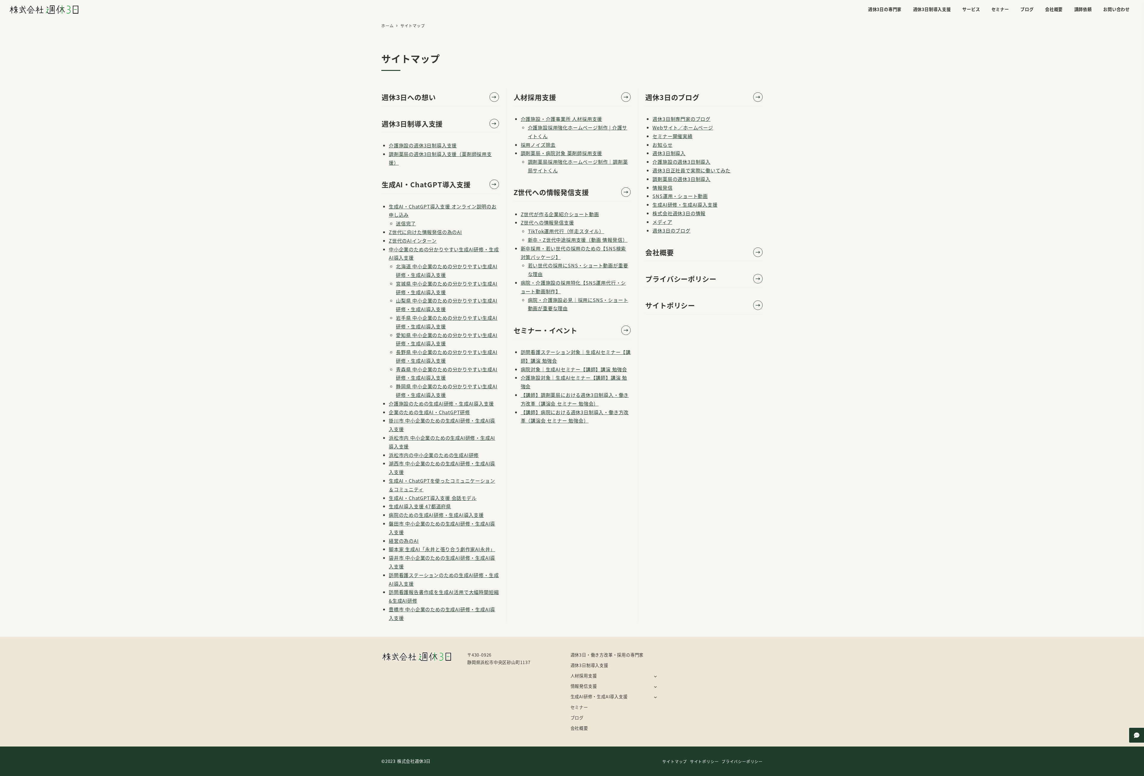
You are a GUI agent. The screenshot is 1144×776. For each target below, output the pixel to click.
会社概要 (579, 728)
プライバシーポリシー (742, 761)
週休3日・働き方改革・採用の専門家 (607, 655)
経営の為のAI (404, 540)
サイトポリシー (704, 761)
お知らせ (662, 144)
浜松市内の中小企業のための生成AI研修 (434, 455)
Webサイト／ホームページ (682, 127)
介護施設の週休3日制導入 (681, 161)
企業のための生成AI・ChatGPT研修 (429, 412)
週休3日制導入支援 (589, 665)
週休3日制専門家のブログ (681, 118)
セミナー (579, 707)
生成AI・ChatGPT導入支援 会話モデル (433, 497)
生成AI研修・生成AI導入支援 (684, 204)
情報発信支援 (584, 686)
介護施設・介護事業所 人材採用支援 (561, 118)
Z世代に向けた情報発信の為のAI (425, 232)
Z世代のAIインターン (413, 240)
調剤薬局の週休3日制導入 (681, 179)
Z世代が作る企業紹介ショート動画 (560, 214)
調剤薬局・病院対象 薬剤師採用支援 (561, 153)
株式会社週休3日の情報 (678, 213)
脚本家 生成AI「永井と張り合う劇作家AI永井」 (442, 549)
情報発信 (662, 187)
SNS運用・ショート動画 (680, 196)
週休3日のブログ (671, 230)
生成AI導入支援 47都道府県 (420, 506)
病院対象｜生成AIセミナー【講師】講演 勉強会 (574, 369)
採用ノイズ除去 (538, 144)
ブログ (577, 718)
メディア (662, 221)
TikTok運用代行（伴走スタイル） (566, 231)
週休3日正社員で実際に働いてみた (691, 170)
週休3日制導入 (669, 153)
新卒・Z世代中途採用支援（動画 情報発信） (578, 239)
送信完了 (406, 223)
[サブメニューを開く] (655, 676)
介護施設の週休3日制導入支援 (423, 145)
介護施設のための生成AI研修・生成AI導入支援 (441, 403)
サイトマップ (674, 761)
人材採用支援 (584, 676)
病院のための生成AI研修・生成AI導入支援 (436, 514)
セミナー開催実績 (672, 136)
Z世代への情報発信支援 (547, 222)
